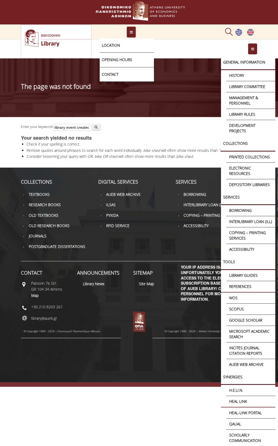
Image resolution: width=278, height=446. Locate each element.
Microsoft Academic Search (249, 334)
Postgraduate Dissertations (57, 246)
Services (231, 197)
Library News (94, 283)
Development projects (242, 128)
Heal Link (238, 401)
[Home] (139, 18)
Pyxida (112, 215)
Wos (233, 297)
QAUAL (235, 423)
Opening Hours (117, 59)
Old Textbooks (43, 215)
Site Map (146, 283)
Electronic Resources (240, 170)
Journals (37, 235)
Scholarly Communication (245, 437)
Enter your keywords (37, 126)
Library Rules (242, 114)
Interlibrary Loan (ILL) (250, 221)
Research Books (45, 204)
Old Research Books (49, 225)
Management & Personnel (243, 100)
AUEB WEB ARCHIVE (246, 364)
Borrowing (240, 210)
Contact (110, 74)
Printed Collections (249, 156)
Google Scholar (245, 320)
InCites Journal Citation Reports (245, 350)
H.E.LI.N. (236, 390)
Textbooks (39, 194)
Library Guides (243, 275)
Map (35, 295)
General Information (244, 62)
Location (111, 45)
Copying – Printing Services (247, 235)
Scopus (236, 309)
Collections (235, 143)
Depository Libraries (249, 184)
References (240, 286)
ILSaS (111, 204)
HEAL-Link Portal (245, 412)
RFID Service (117, 225)
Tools (229, 261)
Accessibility (241, 249)
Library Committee (247, 86)
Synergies (232, 376)
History (236, 75)
